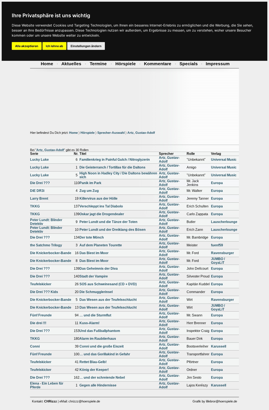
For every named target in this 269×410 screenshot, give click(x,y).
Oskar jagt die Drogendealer (101, 214)
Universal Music (223, 159)
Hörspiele (87, 132)
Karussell (218, 346)
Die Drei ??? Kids (44, 292)
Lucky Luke (39, 159)
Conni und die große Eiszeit (101, 346)
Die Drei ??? (40, 183)
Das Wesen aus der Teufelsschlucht (108, 299)
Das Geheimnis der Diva (98, 268)
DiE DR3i (37, 190)
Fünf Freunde (41, 315)
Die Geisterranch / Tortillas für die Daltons (112, 167)
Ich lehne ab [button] (54, 46)
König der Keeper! (94, 370)
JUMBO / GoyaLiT (218, 260)
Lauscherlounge (224, 222)
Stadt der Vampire (93, 276)
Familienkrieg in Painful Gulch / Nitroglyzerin (114, 159)
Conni (35, 346)
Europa (217, 183)
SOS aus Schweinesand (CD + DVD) (108, 284)
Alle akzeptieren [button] (26, 46)
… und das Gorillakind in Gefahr (104, 354)
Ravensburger (222, 253)
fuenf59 (217, 245)
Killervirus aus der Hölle (98, 198)
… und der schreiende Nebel (102, 377)
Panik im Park (90, 183)
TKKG (35, 206)
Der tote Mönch (91, 237)
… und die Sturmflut (95, 315)
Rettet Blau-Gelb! (93, 362)
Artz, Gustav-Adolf (141, 132)
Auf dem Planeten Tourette (100, 245)
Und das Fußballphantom (99, 331)
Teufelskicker (40, 284)
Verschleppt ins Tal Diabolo (101, 206)
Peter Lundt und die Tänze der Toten (108, 222)
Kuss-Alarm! (89, 323)
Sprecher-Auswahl (111, 132)
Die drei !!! (38, 323)
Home (73, 132)
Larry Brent (39, 198)
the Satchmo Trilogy (46, 245)
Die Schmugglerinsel (96, 292)
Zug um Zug (89, 190)
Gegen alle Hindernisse (97, 385)
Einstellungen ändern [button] (86, 46)
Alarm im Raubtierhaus (97, 338)
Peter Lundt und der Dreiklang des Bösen (112, 229)
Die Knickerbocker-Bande (50, 253)
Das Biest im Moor (93, 253)
